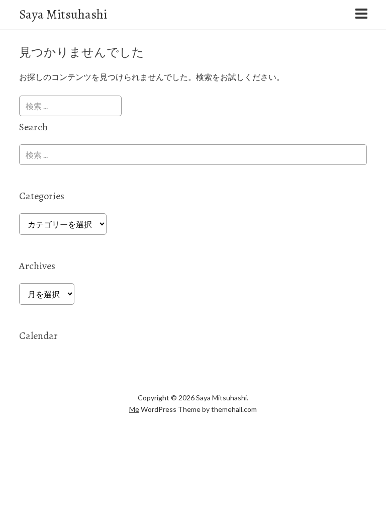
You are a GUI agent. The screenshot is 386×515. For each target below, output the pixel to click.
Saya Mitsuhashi (63, 14)
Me (134, 409)
